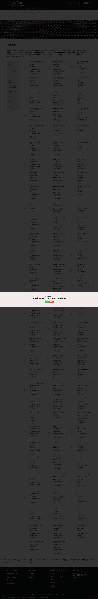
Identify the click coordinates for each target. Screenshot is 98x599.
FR (50, 296)
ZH (52, 296)
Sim (46, 301)
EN (48, 296)
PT (46, 296)
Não (51, 301)
